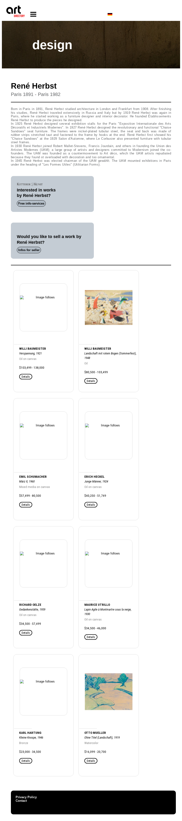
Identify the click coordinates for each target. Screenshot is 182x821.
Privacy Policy (26, 797)
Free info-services (31, 203)
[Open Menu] (33, 14)
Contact (21, 800)
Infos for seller (29, 250)
